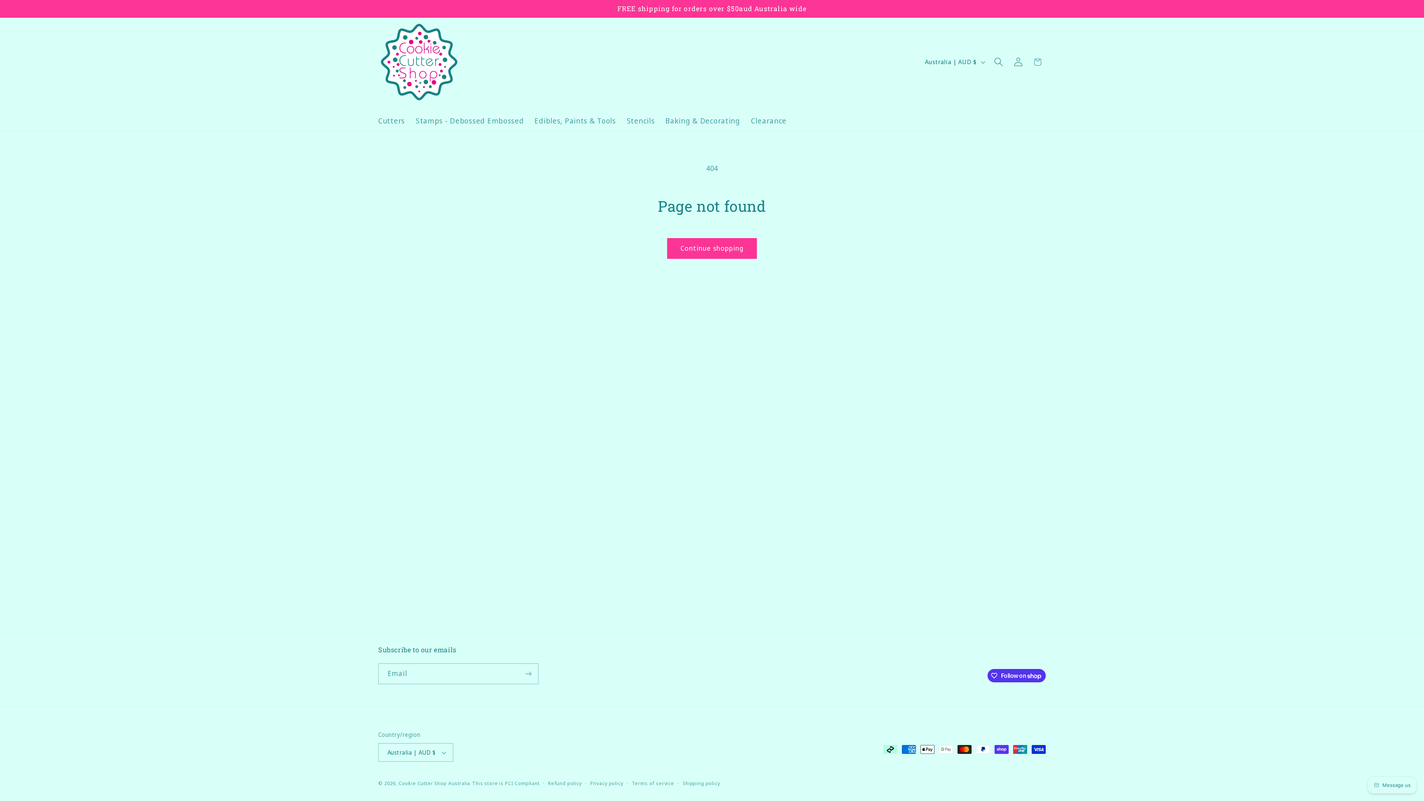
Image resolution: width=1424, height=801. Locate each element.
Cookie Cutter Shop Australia (435, 783)
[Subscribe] (528, 673)
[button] (998, 62)
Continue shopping (712, 248)
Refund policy (565, 783)
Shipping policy (701, 783)
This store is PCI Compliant (506, 783)
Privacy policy (606, 783)
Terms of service (653, 783)
